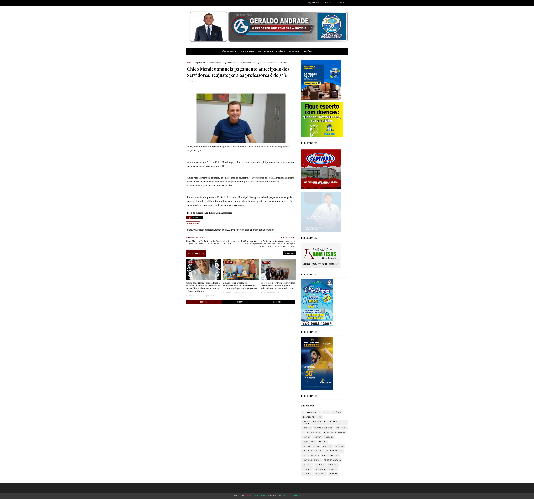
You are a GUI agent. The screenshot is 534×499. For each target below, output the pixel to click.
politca (323, 442)
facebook (277, 302)
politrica (320, 465)
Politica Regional (311, 460)
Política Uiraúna (332, 460)
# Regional (197, 218)
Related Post (196, 253)
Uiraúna (307, 51)
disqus (240, 302)
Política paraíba (330, 455)
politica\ (307, 465)
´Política (336, 412)
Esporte (306, 428)
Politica (327, 446)
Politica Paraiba (334, 451)
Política (281, 51)
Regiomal (332, 465)
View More (291, 253)
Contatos (328, 2)
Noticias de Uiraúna (334, 432)
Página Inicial (230, 51)
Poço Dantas (309, 442)
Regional (294, 51)
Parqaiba (329, 437)
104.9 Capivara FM (251, 51)
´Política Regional (311, 417)
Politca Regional (311, 446)
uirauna (333, 474)
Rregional (320, 474)
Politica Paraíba (310, 455)
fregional (341, 428)
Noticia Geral (314, 432)
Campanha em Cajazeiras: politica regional (319, 422)
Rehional (307, 474)
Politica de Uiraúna (312, 451)
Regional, (193, 81)
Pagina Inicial (313, 2)
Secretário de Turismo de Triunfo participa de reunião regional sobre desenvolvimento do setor (278, 285)
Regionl (333, 469)
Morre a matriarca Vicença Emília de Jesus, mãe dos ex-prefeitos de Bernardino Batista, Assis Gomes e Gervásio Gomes (203, 287)
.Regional (311, 412)
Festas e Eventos (323, 428)
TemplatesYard (259, 496)
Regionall (320, 469)
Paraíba (268, 51)
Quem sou (341, 2)
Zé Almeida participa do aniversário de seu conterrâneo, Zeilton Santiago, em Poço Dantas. (240, 285)
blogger (203, 302)
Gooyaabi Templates (290, 496)
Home (189, 63)
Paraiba (306, 437)
